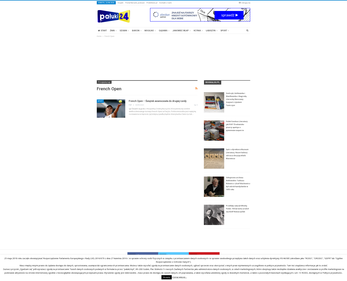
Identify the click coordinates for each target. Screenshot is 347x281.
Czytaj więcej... (179, 277)
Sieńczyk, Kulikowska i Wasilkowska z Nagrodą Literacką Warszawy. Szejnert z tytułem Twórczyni (236, 99)
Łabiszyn (211, 30)
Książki (120, 2)
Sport (224, 30)
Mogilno (149, 30)
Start (104, 30)
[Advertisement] (173, 58)
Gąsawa (163, 30)
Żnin (112, 30)
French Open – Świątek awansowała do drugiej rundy (158, 101)
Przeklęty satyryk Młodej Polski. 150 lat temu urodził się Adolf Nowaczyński (237, 208)
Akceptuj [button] (166, 277)
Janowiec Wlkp (180, 30)
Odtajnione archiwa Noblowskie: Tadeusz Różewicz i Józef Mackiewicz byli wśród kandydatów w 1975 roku (238, 183)
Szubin (123, 30)
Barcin (135, 30)
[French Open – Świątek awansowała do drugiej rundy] (111, 108)
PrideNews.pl (152, 2)
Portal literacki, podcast (134, 2)
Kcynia (197, 30)
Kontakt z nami (165, 2)
